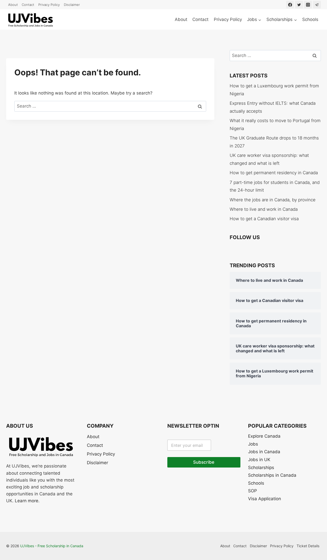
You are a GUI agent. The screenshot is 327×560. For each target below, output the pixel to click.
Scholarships (261, 467)
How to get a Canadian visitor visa (264, 218)
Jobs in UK (259, 459)
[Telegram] (317, 5)
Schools (310, 19)
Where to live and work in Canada (264, 209)
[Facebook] (290, 5)
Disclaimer (72, 5)
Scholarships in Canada (272, 475)
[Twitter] (299, 5)
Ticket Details (308, 546)
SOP (252, 490)
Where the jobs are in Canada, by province (273, 199)
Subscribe (203, 462)
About (13, 5)
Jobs (253, 444)
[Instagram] (308, 5)
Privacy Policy (49, 5)
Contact (28, 5)
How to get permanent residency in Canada (274, 172)
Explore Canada (264, 436)
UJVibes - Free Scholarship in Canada (51, 546)
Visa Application (264, 498)
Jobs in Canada (264, 451)
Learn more (26, 500)
